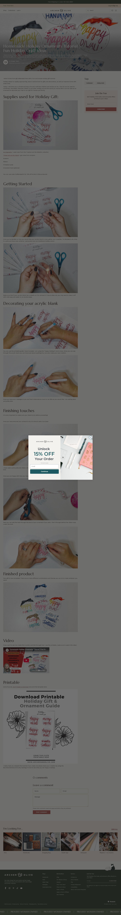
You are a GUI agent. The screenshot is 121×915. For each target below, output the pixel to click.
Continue (44, 471)
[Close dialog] (90, 437)
